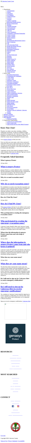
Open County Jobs (11, 123)
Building (9, 25)
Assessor (9, 19)
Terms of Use (4, 441)
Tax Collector (10, 69)
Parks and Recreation (12, 94)
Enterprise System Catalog (13, 84)
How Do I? (10, 87)
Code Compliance (11, 32)
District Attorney (11, 37)
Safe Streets (10, 106)
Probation (9, 57)
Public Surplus (10, 103)
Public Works (10, 63)
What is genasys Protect (10, 167)
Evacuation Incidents (12, 83)
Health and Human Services (14, 46)
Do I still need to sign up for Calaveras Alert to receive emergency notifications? (12, 289)
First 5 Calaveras (11, 42)
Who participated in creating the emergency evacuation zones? (14, 222)
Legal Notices (10, 90)
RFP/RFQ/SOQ (11, 104)
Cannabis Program (11, 26)
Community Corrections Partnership (16, 33)
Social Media (10, 108)
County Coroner (11, 35)
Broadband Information (13, 74)
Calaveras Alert (26, 301)
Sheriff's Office (11, 64)
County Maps (10, 77)
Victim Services (11, 72)
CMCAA (9, 30)
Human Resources (11, 47)
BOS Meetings (7, 117)
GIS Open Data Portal (12, 45)
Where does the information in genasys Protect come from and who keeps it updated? (15, 244)
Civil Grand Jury (11, 27)
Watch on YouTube (12, 118)
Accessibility (21, 441)
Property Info (10, 97)
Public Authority (11, 60)
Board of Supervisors (12, 23)
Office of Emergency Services (14, 93)
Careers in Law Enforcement (14, 121)
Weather (9, 113)
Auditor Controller (11, 20)
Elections (9, 39)
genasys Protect (8, 139)
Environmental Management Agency (16, 40)
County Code (10, 79)
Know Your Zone (11, 89)
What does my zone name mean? (14, 264)
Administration (10, 10)
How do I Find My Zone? (11, 204)
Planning (9, 56)
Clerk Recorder (11, 29)
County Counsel (11, 36)
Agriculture (10, 13)
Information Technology (13, 49)
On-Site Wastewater (12, 54)
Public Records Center (12, 101)
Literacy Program (11, 91)
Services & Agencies (12, 107)
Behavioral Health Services (14, 22)
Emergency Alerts (11, 80)
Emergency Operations (13, 81)
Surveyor (9, 67)
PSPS (8, 99)
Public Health (10, 62)
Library (9, 52)
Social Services (11, 66)
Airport (9, 12)
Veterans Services (11, 70)
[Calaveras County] (7, 1)
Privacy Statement (12, 441)
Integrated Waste (11, 50)
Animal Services (11, 16)
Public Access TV (11, 59)
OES (8, 53)
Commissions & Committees (14, 76)
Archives (9, 18)
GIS (8, 43)
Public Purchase (11, 100)
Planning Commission (12, 96)
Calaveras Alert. (15, 153)
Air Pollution (10, 15)
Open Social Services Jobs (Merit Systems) (18, 124)
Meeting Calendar (8, 114)
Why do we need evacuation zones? (15, 184)
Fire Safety (9, 86)
